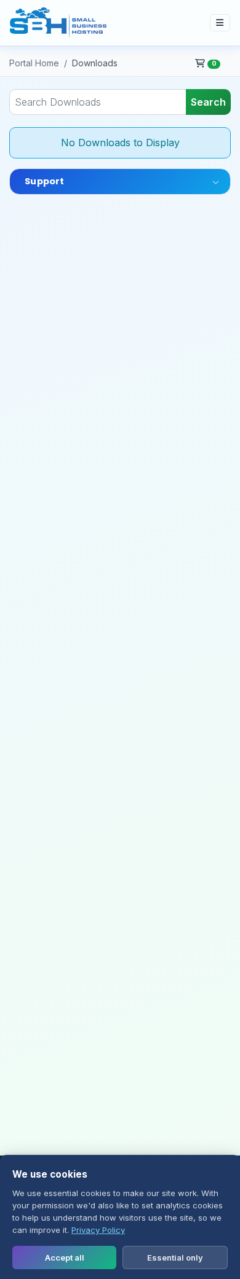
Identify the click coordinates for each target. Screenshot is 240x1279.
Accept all (64, 1257)
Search (208, 102)
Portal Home (34, 63)
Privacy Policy (98, 1230)
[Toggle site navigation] (220, 22)
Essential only (175, 1257)
